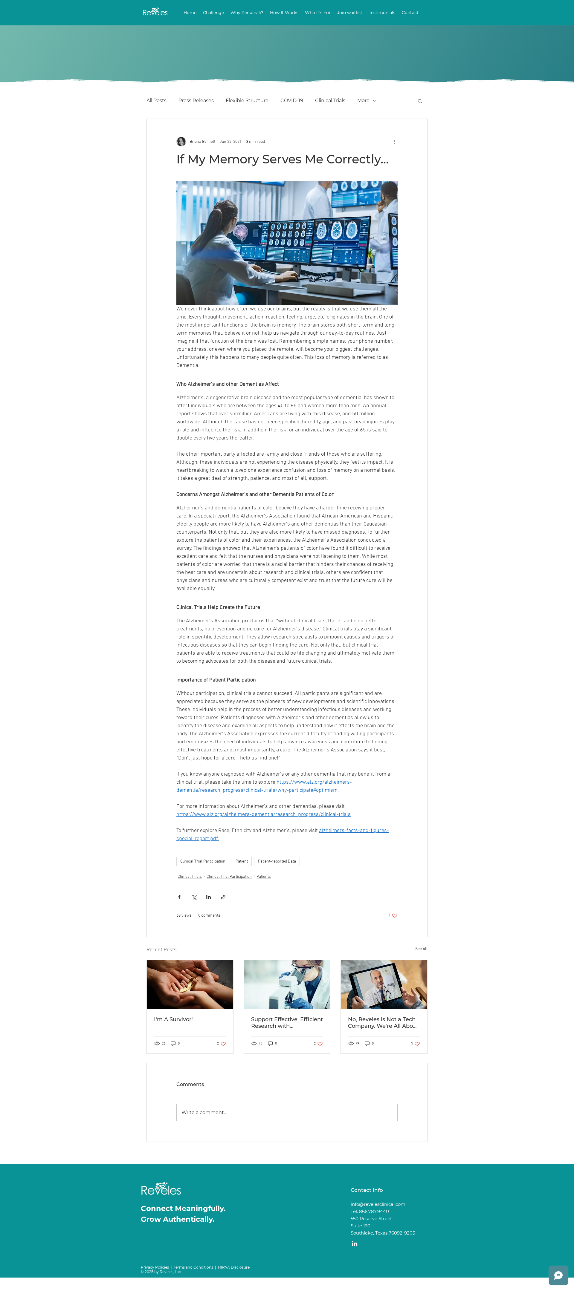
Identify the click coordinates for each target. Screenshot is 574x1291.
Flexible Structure (247, 100)
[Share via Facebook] (179, 897)
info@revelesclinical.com (378, 1204)
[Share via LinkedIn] (208, 897)
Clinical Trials (330, 100)
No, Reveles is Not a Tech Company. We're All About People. (383, 1022)
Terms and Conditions (193, 1267)
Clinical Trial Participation (202, 861)
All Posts (156, 100)
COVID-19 (291, 100)
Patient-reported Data (277, 861)
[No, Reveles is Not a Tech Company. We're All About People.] (384, 984)
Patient (242, 861)
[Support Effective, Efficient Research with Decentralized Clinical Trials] (287, 984)
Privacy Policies (155, 1267)
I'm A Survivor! (173, 1019)
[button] (420, 100)
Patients (264, 876)
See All (421, 949)
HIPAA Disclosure (234, 1267)
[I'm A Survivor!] (190, 984)
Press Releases (196, 100)
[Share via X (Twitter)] (194, 897)
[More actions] (394, 141)
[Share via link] (223, 897)
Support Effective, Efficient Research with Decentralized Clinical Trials (287, 1022)
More (363, 100)
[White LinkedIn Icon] (354, 1243)
